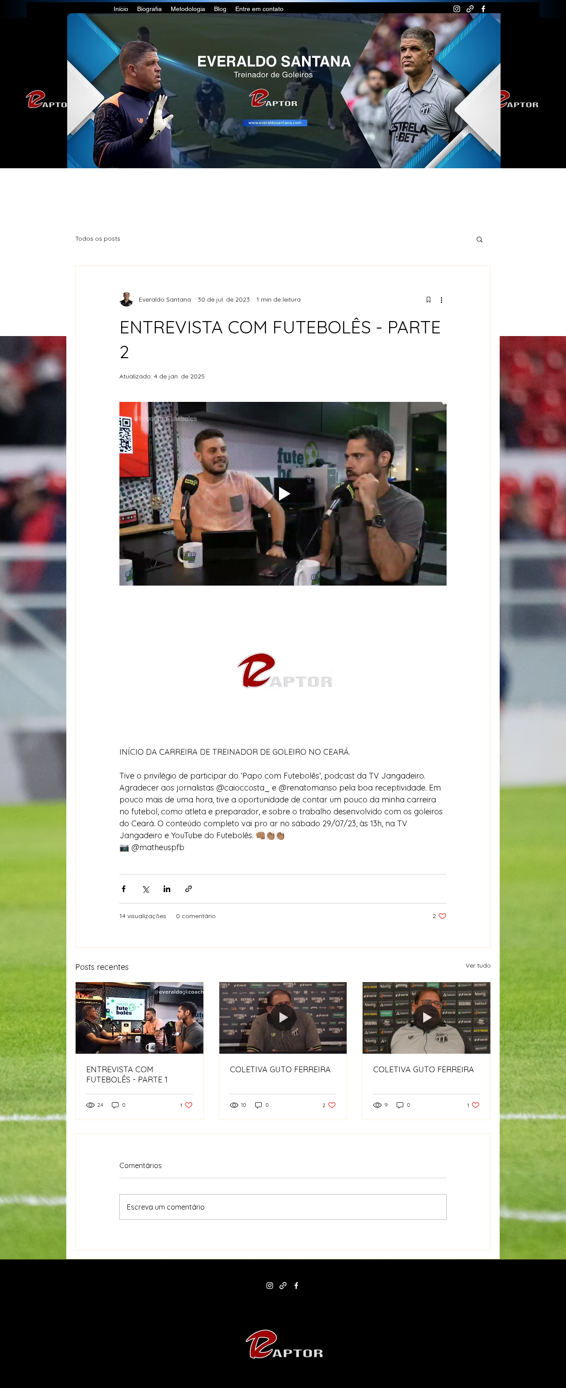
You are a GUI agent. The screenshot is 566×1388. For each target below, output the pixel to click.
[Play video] (283, 494)
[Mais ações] (441, 299)
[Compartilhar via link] (188, 889)
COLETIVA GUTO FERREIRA (280, 1069)
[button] (479, 238)
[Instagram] (456, 8)
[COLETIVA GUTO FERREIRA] (283, 1018)
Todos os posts (97, 238)
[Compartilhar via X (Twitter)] (145, 889)
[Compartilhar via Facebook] (123, 889)
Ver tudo (478, 965)
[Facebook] (483, 8)
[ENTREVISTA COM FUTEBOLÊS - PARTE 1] (139, 1018)
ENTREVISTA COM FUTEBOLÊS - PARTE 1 (127, 1074)
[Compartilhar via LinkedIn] (167, 889)
